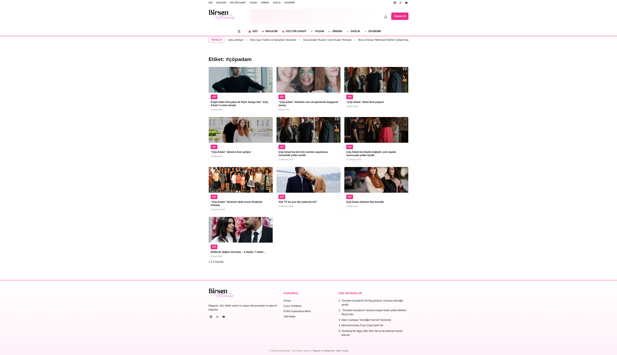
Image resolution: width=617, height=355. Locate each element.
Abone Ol (400, 16)
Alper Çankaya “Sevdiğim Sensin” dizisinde (366, 320)
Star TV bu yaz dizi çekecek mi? (297, 202)
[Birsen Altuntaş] (222, 15)
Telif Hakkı (289, 316)
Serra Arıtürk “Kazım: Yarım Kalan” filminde (316, 40)
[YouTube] (406, 3)
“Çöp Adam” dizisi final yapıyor (365, 102)
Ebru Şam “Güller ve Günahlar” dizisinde (262, 40)
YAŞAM (253, 2)
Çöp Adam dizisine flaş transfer (365, 202)
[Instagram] (395, 3)
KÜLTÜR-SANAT (238, 2)
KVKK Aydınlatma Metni (297, 311)
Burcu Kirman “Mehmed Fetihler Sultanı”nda (373, 40)
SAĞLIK (277, 2)
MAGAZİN (221, 2)
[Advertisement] (312, 16)
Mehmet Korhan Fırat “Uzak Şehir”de (362, 325)
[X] (400, 3)
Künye (287, 300)
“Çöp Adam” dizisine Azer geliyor (231, 152)
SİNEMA (265, 2)
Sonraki (219, 261)
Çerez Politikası (293, 306)
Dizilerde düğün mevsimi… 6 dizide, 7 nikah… (238, 252)
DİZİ (211, 2)
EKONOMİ (290, 2)
